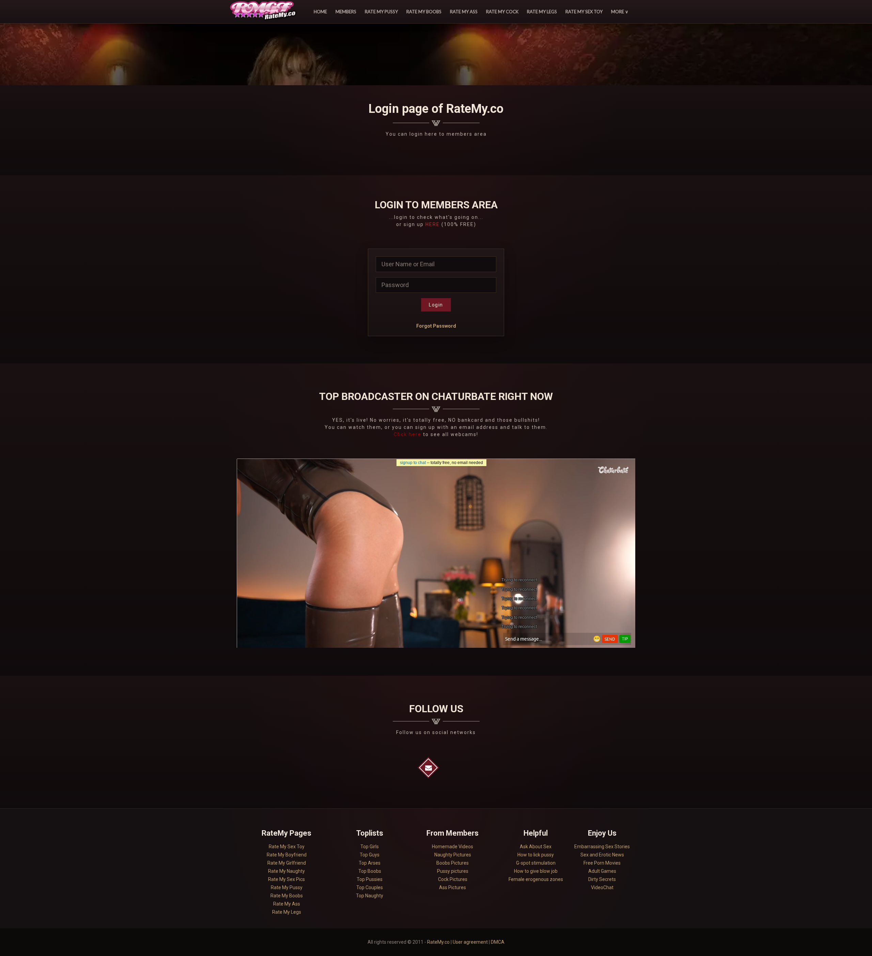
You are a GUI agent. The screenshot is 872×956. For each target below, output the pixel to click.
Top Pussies (370, 879)
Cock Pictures (452, 879)
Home (320, 11)
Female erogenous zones (536, 879)
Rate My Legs (542, 11)
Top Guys (369, 854)
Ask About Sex (535, 846)
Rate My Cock (502, 11)
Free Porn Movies (602, 863)
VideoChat (602, 887)
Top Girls (369, 846)
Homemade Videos (452, 846)
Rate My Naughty (286, 871)
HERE (432, 224)
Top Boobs (369, 871)
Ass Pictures (452, 887)
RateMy (264, 11)
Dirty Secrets (602, 879)
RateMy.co (438, 942)
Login (436, 305)
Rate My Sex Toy (584, 11)
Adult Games (602, 871)
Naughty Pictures (452, 854)
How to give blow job (536, 871)
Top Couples (369, 887)
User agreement (470, 942)
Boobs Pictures (452, 863)
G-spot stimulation (536, 863)
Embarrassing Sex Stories (602, 846)
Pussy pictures (452, 871)
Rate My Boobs (423, 11)
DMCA (497, 942)
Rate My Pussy (381, 11)
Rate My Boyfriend (287, 854)
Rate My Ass (464, 11)
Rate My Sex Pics (286, 879)
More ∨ (619, 11)
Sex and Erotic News (602, 854)
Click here (408, 434)
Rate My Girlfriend (286, 863)
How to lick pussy (535, 854)
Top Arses (369, 863)
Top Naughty (369, 895)
